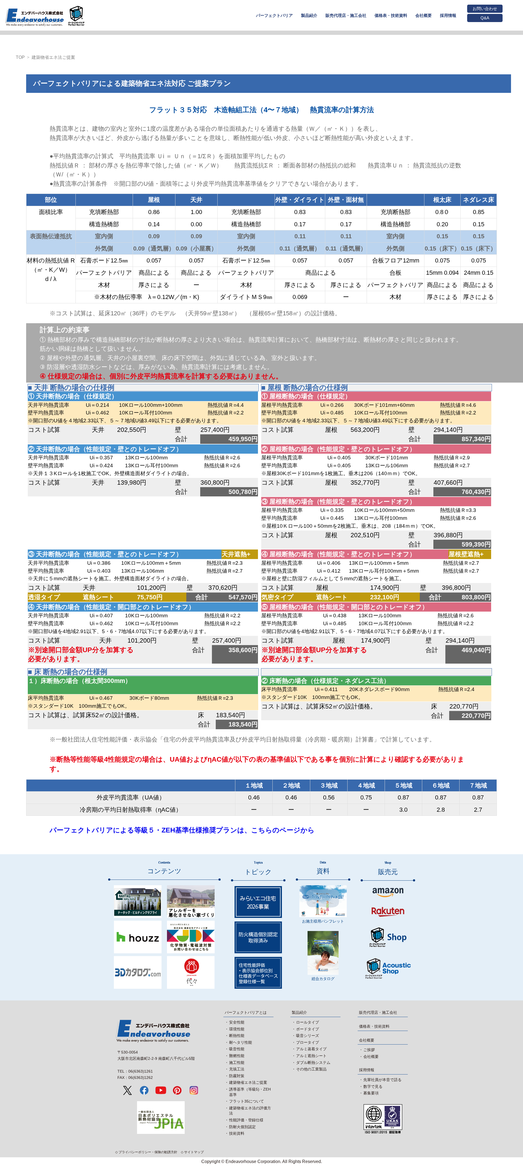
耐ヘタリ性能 (240, 1042)
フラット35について (246, 1101)
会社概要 (366, 1040)
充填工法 (236, 1069)
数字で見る (372, 1086)
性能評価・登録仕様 (246, 1120)
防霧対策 (236, 1076)
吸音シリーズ (307, 1035)
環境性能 (236, 1029)
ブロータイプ (307, 1042)
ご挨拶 (369, 1050)
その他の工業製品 (311, 1069)
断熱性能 (236, 1035)
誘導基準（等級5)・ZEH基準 (250, 1092)
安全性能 (236, 1022)
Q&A (485, 18)
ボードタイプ (307, 1029)
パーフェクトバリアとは (246, 1012)
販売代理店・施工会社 (378, 1012)
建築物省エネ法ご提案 (53, 57)
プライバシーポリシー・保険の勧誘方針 (147, 1152)
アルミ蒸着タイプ (311, 1049)
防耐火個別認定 (242, 1127)
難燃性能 (236, 1056)
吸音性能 (236, 1049)
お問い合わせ (485, 8)
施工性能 (236, 1062)
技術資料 (236, 1133)
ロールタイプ (307, 1022)
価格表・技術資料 (374, 1026)
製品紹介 (299, 1012)
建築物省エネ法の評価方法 (250, 1111)
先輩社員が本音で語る (382, 1080)
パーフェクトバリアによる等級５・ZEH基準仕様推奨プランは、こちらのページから (182, 830)
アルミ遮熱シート (311, 1056)
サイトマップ (194, 1152)
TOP (20, 57)
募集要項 (371, 1093)
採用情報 (366, 1070)
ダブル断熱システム (313, 1062)
